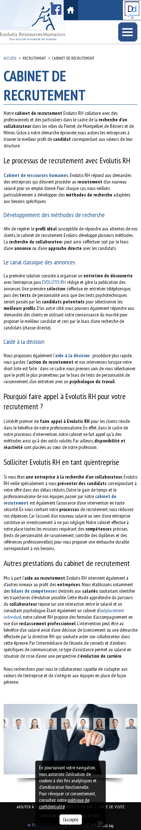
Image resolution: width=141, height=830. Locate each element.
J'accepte (70, 819)
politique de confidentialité (64, 803)
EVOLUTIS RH (54, 282)
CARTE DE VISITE (111, 806)
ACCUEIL (10, 58)
